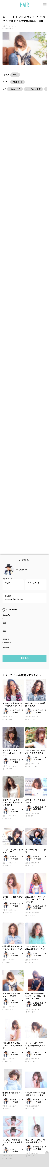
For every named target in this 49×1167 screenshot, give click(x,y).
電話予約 (24, 660)
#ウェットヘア (15, 89)
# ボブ (15, 75)
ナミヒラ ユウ (22, 571)
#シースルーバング (33, 89)
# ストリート (17, 82)
